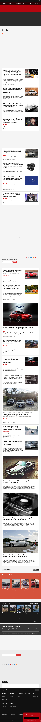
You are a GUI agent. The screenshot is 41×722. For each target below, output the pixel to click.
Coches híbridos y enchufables (33, 672)
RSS (33, 257)
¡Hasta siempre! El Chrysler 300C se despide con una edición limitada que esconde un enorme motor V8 (12, 151)
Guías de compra (5, 578)
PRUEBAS (4, 3)
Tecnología (5, 78)
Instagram (33, 3)
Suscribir (14, 261)
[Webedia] (38, 0)
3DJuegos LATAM (12, 714)
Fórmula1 (9, 633)
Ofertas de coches (14, 578)
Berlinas (4, 155)
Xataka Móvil (4, 696)
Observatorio (19, 3)
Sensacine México (20, 714)
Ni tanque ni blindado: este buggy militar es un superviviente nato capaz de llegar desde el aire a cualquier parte (28, 616)
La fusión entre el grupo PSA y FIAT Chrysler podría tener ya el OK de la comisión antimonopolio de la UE (11, 195)
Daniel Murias (7, 114)
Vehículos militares (8, 603)
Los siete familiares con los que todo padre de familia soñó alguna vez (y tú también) (17, 555)
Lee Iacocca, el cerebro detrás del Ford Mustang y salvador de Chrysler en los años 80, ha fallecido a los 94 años (12, 377)
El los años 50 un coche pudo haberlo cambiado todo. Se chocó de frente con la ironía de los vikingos (13, 105)
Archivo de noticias (7, 569)
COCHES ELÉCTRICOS (11, 3)
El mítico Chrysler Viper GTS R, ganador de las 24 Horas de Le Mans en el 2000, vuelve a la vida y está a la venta (12, 272)
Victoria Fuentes (9, 527)
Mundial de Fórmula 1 (31, 679)
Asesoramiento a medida (31, 578)
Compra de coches (7, 575)
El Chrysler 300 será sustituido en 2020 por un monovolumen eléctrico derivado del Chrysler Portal (12, 443)
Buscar (37, 686)
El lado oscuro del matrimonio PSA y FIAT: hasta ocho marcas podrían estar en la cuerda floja (18, 328)
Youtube (35, 3)
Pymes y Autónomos (13, 706)
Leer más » (9, 82)
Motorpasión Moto (35, 696)
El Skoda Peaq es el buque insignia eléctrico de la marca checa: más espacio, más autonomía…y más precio (6, 591)
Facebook (32, 3)
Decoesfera (4, 706)
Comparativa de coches (34, 633)
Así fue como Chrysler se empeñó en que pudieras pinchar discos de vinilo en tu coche (19, 518)
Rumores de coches (21, 633)
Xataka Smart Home (5, 699)
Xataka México (4, 714)
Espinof (19, 696)
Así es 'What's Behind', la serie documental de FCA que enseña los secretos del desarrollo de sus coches (12, 428)
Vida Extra (11, 696)
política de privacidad (14, 263)
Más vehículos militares (34, 603)
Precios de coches (27, 633)
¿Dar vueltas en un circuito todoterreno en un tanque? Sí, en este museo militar (5, 614)
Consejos (22, 578)
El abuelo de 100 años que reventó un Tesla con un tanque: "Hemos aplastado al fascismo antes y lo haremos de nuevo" (12, 616)
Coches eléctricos (14, 633)
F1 (23, 3)
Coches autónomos (5, 679)
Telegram (30, 3)
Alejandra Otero (8, 281)
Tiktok (39, 3)
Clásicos (4, 94)
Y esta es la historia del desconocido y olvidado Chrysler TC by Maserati (18, 481)
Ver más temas (5, 681)
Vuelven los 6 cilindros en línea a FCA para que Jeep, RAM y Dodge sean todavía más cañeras (12, 342)
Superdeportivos (6, 275)
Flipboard (35, 257)
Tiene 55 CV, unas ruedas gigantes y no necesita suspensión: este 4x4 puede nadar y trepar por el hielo (20, 615)
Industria (5, 124)
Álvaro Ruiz (7, 84)
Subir (36, 690)
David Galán (7, 189)
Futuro (16, 679)
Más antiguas (35, 569)
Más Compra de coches (33, 575)
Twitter (37, 3)
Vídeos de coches (6, 431)
